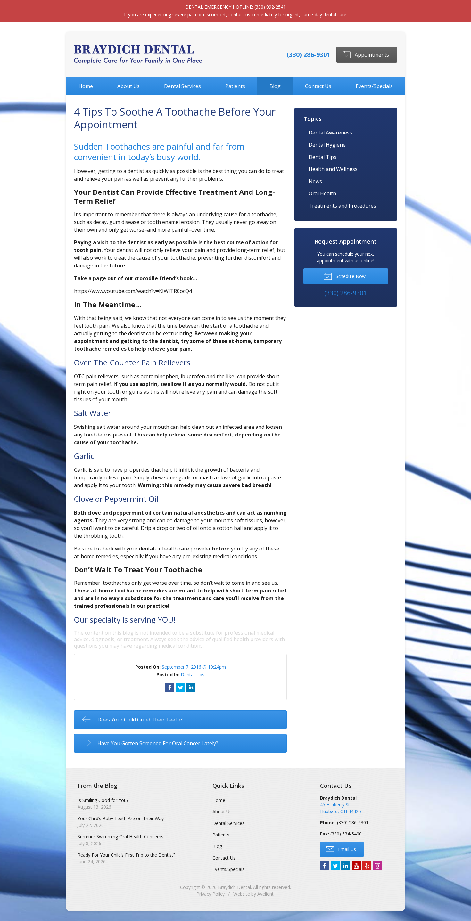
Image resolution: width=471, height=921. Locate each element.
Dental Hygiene (327, 144)
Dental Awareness (330, 132)
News (315, 181)
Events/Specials (374, 86)
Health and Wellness (333, 169)
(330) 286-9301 (308, 54)
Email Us (346, 849)
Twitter (335, 865)
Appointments (371, 54)
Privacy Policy (210, 894)
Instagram (377, 865)
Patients (235, 86)
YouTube (356, 865)
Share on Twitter (180, 687)
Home (85, 86)
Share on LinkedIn (190, 687)
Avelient (265, 894)
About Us (128, 86)
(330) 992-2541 (270, 7)
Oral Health (322, 193)
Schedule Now (350, 276)
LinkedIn (345, 865)
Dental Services (182, 86)
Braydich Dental (234, 887)
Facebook (324, 865)
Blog (275, 86)
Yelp (366, 865)
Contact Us (318, 86)
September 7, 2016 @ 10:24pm (194, 667)
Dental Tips (192, 675)
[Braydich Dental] (138, 54)
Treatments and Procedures (342, 205)
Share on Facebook (169, 687)
